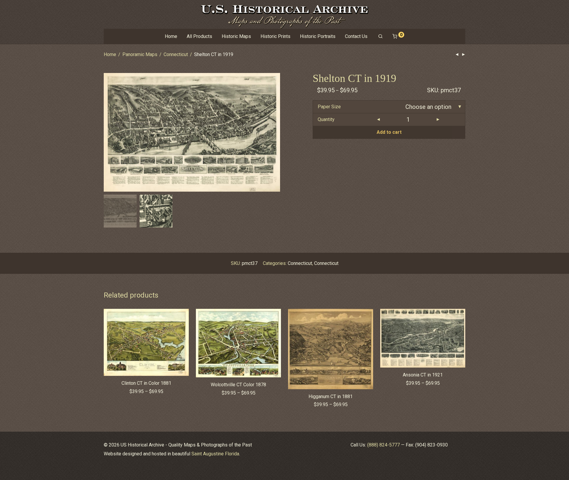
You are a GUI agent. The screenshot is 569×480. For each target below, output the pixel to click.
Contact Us (356, 36)
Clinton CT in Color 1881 (146, 383)
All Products (199, 36)
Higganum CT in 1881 (331, 396)
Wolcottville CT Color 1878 (238, 384)
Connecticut (176, 54)
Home (171, 36)
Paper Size (329, 106)
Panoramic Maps (139, 54)
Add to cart (389, 132)
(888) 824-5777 (383, 445)
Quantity (326, 119)
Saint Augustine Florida (215, 454)
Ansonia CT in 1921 (423, 375)
